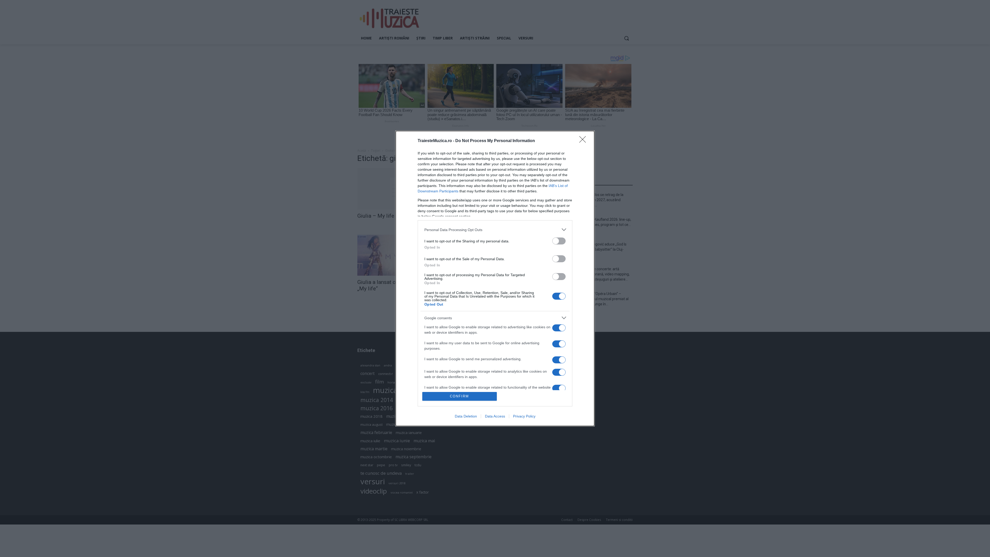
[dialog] (495, 278)
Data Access (495, 416)
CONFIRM (459, 396)
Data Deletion (466, 416)
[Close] (584, 141)
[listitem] (495, 229)
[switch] (559, 240)
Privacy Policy (524, 416)
